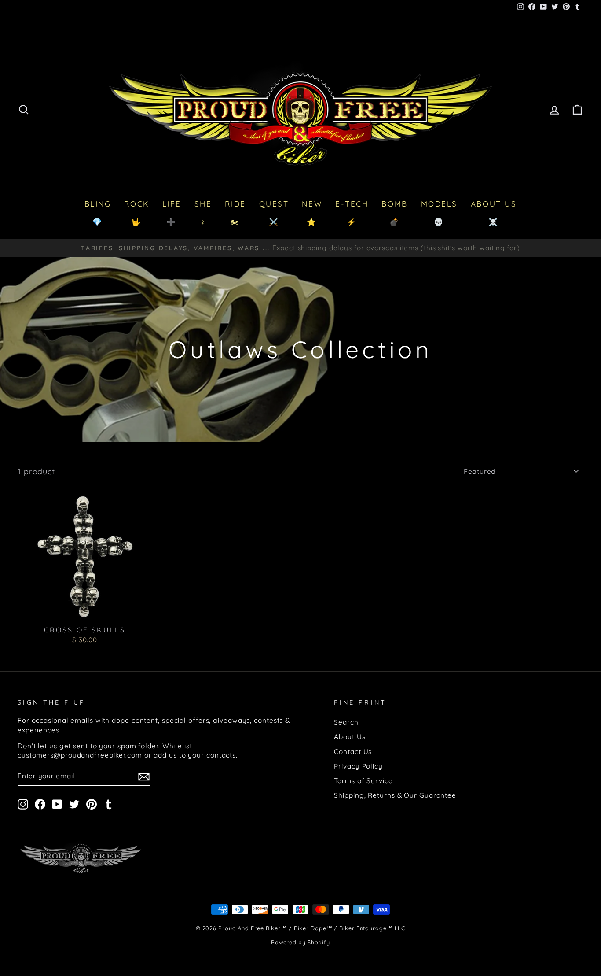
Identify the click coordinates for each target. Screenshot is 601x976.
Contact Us (353, 751)
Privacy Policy (358, 766)
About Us (349, 736)
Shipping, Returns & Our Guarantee (395, 795)
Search (346, 722)
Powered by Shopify (300, 942)
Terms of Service (363, 780)
